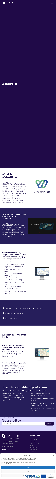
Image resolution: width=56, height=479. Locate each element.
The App (32, 441)
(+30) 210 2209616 (7, 446)
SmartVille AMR (35, 443)
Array (31, 445)
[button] (54, 455)
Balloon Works (34, 447)
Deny (28, 471)
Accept (28, 467)
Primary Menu (52, 3)
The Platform (34, 439)
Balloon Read (34, 449)
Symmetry (33, 451)
